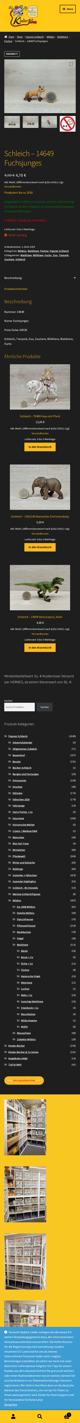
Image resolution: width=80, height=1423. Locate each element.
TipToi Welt (15, 1064)
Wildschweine (29, 1020)
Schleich (20, 259)
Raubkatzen (24, 932)
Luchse (25, 988)
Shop (20, 36)
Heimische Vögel (30, 976)
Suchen (8, 700)
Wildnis (51, 36)
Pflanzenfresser (26, 925)
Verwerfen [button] (10, 1404)
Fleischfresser (25, 919)
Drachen (17, 786)
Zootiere (9, 259)
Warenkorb (61, 1413)
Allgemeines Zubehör (25, 749)
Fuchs (48, 255)
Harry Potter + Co (23, 812)
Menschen (18, 837)
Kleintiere (26, 982)
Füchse (8, 41)
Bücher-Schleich (22, 767)
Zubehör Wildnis (26, 1039)
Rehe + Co (26, 995)
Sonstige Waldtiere (32, 1001)
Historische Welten (24, 824)
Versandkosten (12, 186)
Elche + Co (27, 963)
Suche (40, 1416)
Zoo (55, 255)
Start (11, 36)
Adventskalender (22, 742)
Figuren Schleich (34, 36)
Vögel (20, 938)
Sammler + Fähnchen (25, 875)
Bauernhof (19, 755)
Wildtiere (38, 255)
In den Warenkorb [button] (40, 447)
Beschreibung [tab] (13, 278)
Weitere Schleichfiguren (26, 894)
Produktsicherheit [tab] (16, 289)
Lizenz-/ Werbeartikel (25, 831)
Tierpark (63, 255)
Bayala (17, 761)
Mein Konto (13, 1416)
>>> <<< (24, 1080)
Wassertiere (24, 1033)
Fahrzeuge (19, 805)
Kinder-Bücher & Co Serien (23, 1052)
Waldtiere (62, 36)
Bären (24, 951)
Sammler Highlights (24, 881)
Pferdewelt (19, 856)
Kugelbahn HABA (18, 1058)
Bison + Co (27, 957)
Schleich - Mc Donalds (25, 887)
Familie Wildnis (25, 913)
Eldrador (18, 793)
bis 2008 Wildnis (26, 906)
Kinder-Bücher (16, 1045)
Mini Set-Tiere (21, 843)
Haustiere (18, 818)
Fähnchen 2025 (21, 799)
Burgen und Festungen (26, 774)
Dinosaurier (19, 780)
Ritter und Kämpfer (24, 862)
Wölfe (24, 1026)
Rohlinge (18, 869)
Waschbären (28, 1014)
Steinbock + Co (29, 1007)
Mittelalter (19, 850)
